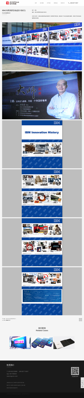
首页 (36, 2)
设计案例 (42, 2)
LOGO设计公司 (25, 395)
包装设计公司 (69, 395)
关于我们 (49, 2)
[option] (20, 352)
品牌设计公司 (14, 395)
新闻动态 (56, 2)
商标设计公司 (30, 395)
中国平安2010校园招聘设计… (11, 318)
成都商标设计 (53, 395)
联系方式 (63, 2)
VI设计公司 (19, 395)
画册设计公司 (64, 395)
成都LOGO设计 (47, 395)
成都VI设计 (42, 395)
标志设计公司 (58, 395)
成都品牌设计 (36, 395)
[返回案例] (80, 319)
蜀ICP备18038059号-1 (26, 393)
